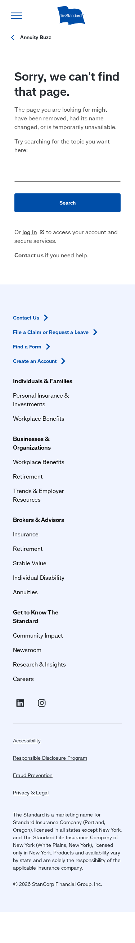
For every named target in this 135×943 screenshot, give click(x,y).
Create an (35, 361)
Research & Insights (39, 664)
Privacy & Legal (31, 792)
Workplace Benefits (38, 418)
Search (67, 203)
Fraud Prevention (33, 775)
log (29, 232)
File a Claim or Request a (51, 332)
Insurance (26, 534)
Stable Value (29, 563)
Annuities (25, 592)
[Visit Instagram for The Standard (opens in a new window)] (43, 703)
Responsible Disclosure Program (50, 758)
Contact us (29, 255)
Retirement (28, 476)
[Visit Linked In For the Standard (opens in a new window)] (21, 703)
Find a (27, 346)
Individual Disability (38, 577)
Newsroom (27, 649)
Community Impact (38, 635)
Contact (26, 317)
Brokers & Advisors (38, 519)
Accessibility (27, 740)
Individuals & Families (42, 381)
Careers (23, 678)
